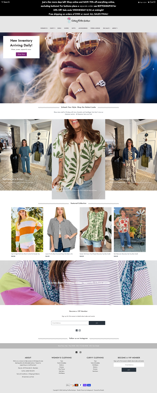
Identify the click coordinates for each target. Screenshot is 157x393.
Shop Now (21, 54)
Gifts (74, 28)
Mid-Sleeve (62, 373)
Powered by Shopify (99, 390)
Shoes (66, 28)
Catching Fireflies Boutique (69, 390)
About (114, 28)
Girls (59, 28)
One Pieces (62, 369)
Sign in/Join (143, 2)
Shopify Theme (80, 390)
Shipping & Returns (34, 374)
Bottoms (62, 365)
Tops (61, 361)
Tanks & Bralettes (61, 363)
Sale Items (61, 371)
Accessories (83, 28)
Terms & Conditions (22, 374)
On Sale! (106, 28)
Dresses (62, 367)
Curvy (52, 28)
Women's (44, 28)
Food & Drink (95, 28)
